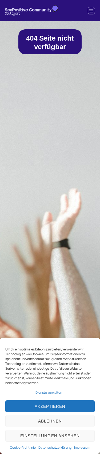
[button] (91, 10)
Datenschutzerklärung (54, 447)
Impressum (82, 447)
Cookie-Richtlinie (23, 447)
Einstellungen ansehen (50, 435)
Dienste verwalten (48, 392)
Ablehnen (50, 421)
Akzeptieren (50, 406)
